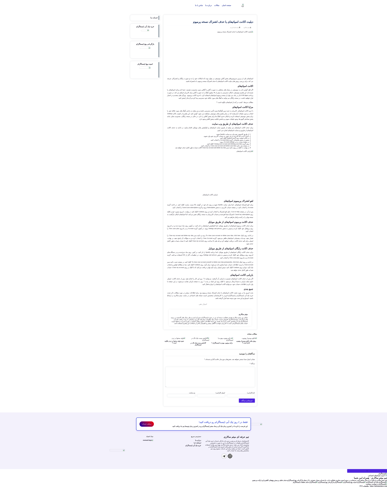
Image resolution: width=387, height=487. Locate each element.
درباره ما (208, 5)
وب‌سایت (192, 393)
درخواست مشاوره (372, 484)
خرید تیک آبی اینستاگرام (145, 27)
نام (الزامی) (251, 393)
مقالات (216, 5)
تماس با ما (199, 5)
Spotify (208, 252)
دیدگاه (252, 363)
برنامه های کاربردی (234, 27)
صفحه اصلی (226, 5)
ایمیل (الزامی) (220, 393)
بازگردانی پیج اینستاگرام (145, 44)
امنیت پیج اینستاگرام (145, 64)
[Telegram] (224, 456)
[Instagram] (230, 456)
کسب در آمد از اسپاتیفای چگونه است (230, 102)
